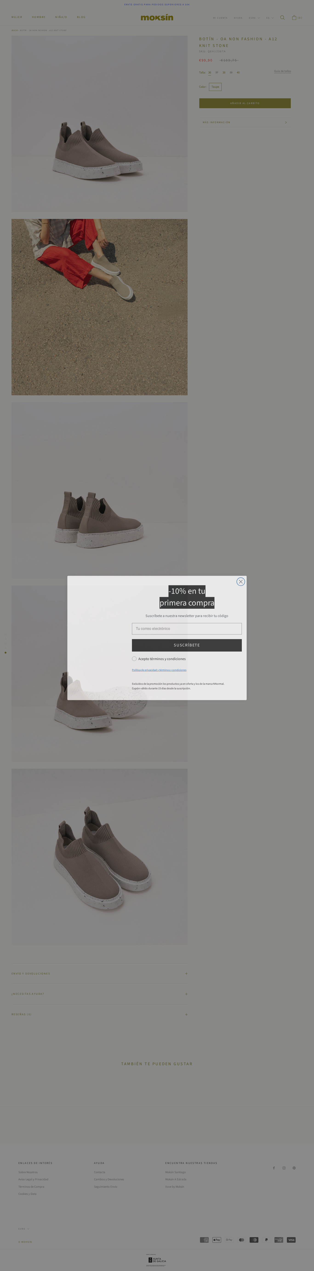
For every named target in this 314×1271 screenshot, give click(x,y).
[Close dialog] (241, 579)
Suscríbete (187, 643)
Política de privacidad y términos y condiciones (159, 668)
